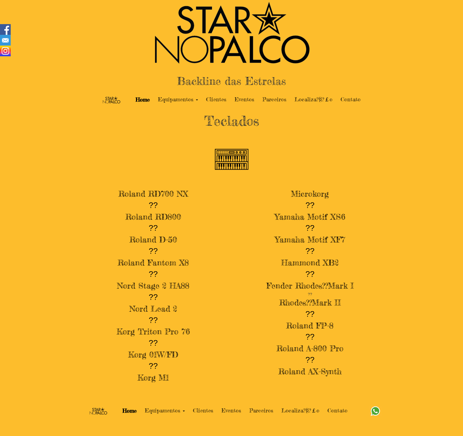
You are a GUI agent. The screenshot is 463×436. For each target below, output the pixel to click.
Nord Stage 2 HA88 (153, 285)
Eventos (244, 99)
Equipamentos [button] (176, 99)
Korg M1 (153, 377)
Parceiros (274, 99)
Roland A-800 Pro (310, 348)
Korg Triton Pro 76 (153, 331)
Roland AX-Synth (310, 371)
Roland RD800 (153, 217)
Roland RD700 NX (153, 194)
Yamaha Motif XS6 (310, 217)
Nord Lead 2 (153, 309)
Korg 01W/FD (153, 354)
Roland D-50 (153, 239)
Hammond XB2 (310, 262)
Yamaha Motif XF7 (310, 239)
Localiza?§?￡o (313, 99)
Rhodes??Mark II (310, 302)
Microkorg (310, 194)
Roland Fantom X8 (153, 262)
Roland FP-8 (310, 325)
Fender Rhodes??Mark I (310, 285)
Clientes (216, 99)
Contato (351, 99)
